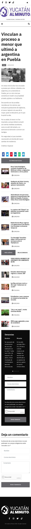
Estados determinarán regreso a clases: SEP (18, 273)
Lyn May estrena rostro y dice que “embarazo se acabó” (19, 285)
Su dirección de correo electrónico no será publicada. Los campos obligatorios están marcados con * (15, 404)
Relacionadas (23, 253)
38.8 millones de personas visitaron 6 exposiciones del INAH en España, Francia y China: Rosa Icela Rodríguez (20, 197)
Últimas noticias (15, 161)
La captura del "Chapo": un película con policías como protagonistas (20, 211)
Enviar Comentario (15, 485)
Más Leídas (8, 253)
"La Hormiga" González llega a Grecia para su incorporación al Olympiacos (18, 240)
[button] (12, 371)
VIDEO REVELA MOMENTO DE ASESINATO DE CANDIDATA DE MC (20, 260)
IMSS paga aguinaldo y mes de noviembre (20, 322)
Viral (4, 65)
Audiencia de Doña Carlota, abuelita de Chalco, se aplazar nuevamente (20, 183)
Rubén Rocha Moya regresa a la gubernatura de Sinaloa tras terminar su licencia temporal (20, 225)
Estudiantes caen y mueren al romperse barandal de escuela (20, 298)
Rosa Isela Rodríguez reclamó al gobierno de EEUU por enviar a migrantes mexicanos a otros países (20, 169)
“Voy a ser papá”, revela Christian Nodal (19, 310)
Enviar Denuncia (15, 419)
